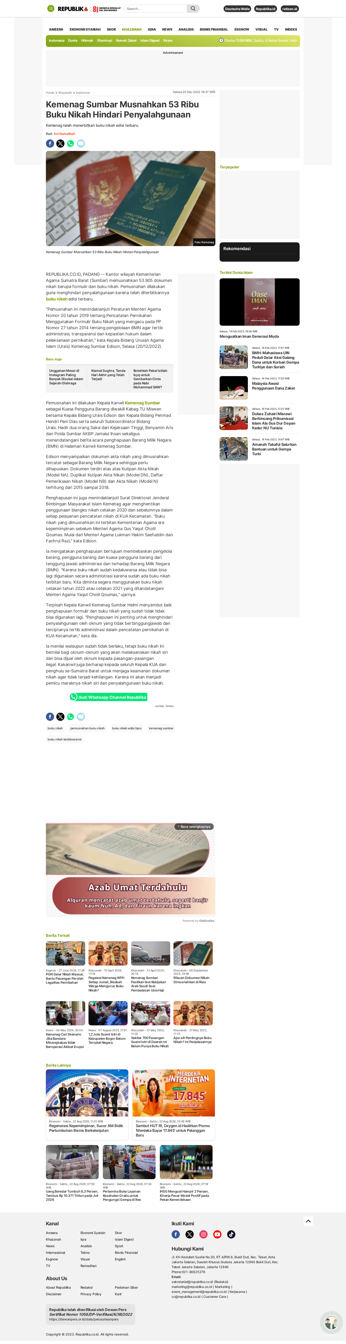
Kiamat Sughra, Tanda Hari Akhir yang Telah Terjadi (108, 375)
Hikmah (87, 40)
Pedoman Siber (126, 1287)
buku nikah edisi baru (127, 728)
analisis (185, 29)
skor (111, 29)
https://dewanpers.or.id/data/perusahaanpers (84, 1319)
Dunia (72, 40)
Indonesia (56, 40)
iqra (152, 29)
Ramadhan (88, 1266)
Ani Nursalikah (64, 134)
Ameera (52, 1233)
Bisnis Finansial (214, 29)
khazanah (131, 29)
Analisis (86, 1246)
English (120, 1259)
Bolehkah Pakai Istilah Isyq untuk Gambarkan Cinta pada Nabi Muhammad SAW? (150, 379)
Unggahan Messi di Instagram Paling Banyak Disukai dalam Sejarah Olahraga (66, 377)
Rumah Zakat (126, 40)
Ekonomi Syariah (85, 29)
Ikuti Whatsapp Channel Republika (112, 697)
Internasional (55, 1253)
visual (261, 29)
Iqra (83, 1239)
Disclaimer (53, 1294)
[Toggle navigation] (51, 8)
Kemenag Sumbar (142, 402)
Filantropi (104, 40)
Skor (118, 1233)
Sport (119, 1246)
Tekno (85, 1253)
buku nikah (57, 298)
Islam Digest (149, 40)
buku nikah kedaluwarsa (64, 739)
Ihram (168, 40)
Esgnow (52, 1259)
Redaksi (86, 1287)
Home (50, 92)
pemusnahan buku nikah (87, 728)
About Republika (58, 1287)
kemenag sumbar (161, 728)
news (167, 29)
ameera (56, 29)
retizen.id (289, 9)
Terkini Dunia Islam (236, 272)
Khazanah (65, 92)
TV (276, 29)
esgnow (241, 29)
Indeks (291, 29)
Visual (85, 1259)
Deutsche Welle (237, 9)
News (50, 1246)
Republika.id (265, 9)
